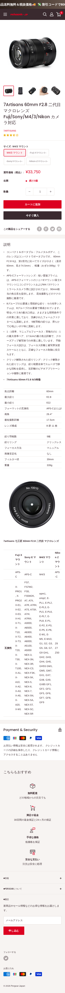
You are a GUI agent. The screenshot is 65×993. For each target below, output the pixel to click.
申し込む (14, 930)
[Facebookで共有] (39, 229)
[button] (11, 135)
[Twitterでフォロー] (5, 958)
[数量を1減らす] (29, 191)
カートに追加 (32, 204)
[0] (59, 14)
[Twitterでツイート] (52, 229)
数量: (6, 191)
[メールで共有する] (59, 229)
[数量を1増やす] (50, 191)
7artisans (9, 130)
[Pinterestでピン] (46, 229)
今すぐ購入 (32, 215)
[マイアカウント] (51, 14)
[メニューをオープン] (5, 14)
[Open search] (45, 14)
